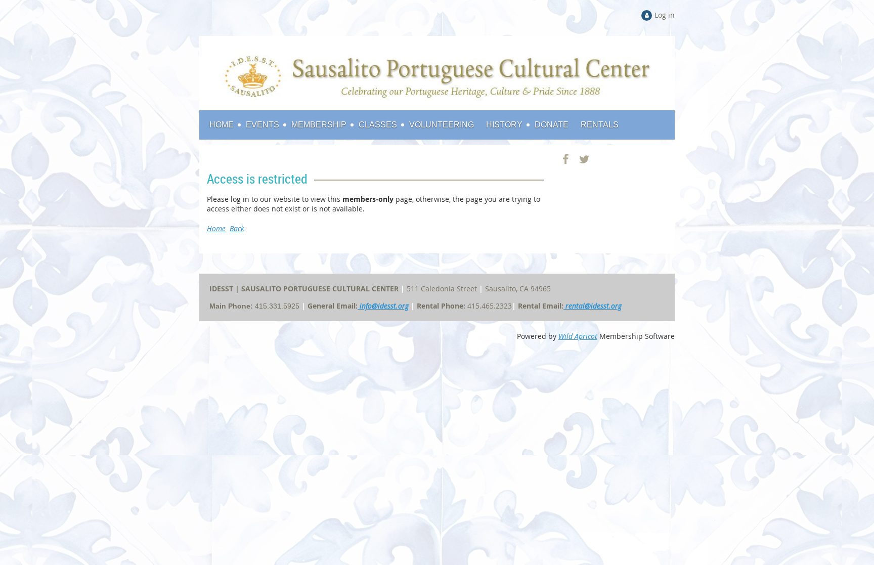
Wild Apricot (577, 336)
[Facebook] (566, 159)
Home (216, 228)
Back (237, 228)
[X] (584, 159)
